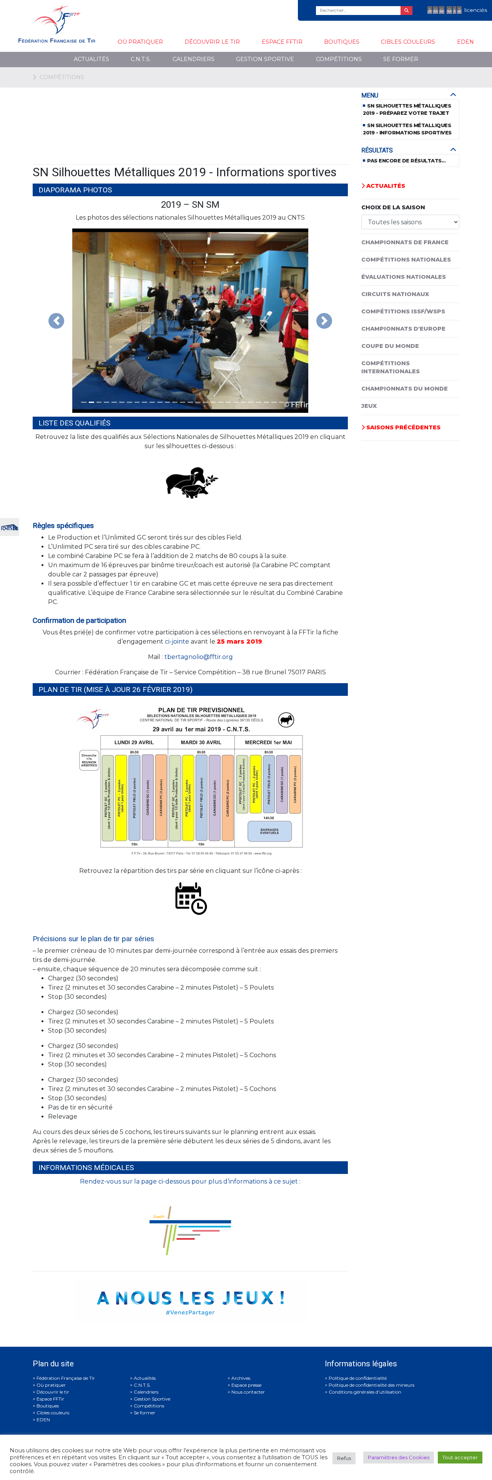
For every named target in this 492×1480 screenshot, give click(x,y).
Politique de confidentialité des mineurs (371, 1385)
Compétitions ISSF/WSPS (403, 311)
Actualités (91, 59)
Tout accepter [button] (460, 1457)
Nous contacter (248, 1392)
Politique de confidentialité (358, 1378)
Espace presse (246, 1385)
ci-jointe (177, 641)
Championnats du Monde (404, 388)
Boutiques (341, 41)
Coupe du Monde (390, 346)
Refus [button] (344, 1458)
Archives (240, 1378)
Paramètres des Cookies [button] (398, 1457)
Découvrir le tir (212, 41)
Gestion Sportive (265, 59)
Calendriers (193, 59)
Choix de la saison (393, 207)
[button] (56, 320)
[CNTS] (9, 526)
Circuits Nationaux (395, 294)
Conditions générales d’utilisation (365, 1392)
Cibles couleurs (408, 41)
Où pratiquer (140, 41)
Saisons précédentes (402, 427)
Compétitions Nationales (406, 259)
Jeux (369, 405)
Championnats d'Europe (403, 328)
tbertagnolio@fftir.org (199, 657)
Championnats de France (405, 242)
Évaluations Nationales (403, 276)
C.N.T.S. (141, 59)
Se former (400, 59)
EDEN (465, 41)
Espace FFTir (282, 41)
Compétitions (339, 59)
